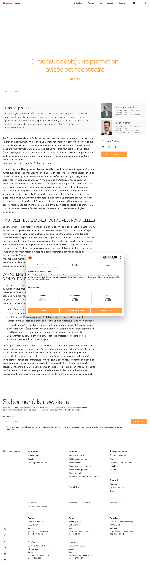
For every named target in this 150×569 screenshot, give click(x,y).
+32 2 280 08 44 (117, 534)
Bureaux (113, 484)
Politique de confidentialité (37, 507)
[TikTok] (5, 541)
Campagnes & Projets (37, 462)
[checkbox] (3, 427)
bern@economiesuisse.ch (79, 531)
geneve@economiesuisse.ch (39, 555)
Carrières (114, 469)
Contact (122, 3)
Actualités (78, 3)
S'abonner (139, 421)
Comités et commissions (121, 462)
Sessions (32, 459)
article (17, 92)
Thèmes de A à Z (76, 455)
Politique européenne (78, 469)
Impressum (10, 429)
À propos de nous (106, 3)
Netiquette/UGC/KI (116, 503)
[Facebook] (103, 147)
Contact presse (117, 487)
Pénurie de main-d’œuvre (80, 466)
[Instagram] (5, 529)
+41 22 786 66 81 (35, 558)
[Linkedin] (115, 147)
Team (112, 491)
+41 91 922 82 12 (76, 558)
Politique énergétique (78, 459)
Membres (114, 466)
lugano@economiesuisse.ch (80, 555)
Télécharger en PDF (112, 154)
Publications (33, 455)
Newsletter (74, 487)
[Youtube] (5, 560)
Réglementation (76, 473)
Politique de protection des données (106, 427)
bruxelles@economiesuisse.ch (122, 531)
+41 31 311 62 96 (75, 534)
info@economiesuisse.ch (38, 531)
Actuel (5, 92)
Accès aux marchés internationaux (84, 476)
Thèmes (91, 3)
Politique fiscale (76, 462)
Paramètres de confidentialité (79, 503)
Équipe (113, 459)
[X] (109, 147)
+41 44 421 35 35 (35, 534)
